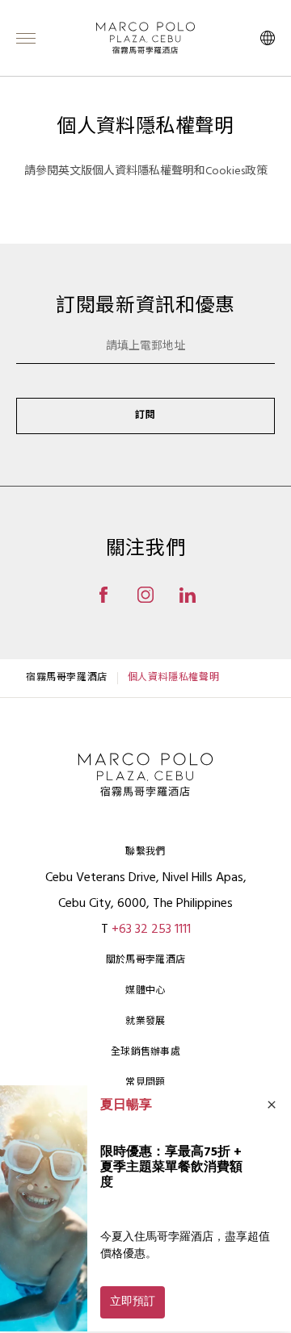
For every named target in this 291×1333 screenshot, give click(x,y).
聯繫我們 (145, 852)
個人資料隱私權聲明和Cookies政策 (180, 171)
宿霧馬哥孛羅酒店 (67, 677)
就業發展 (145, 1021)
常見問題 (145, 1083)
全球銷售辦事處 (145, 1052)
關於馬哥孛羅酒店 (145, 960)
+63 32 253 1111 (151, 929)
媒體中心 (145, 991)
